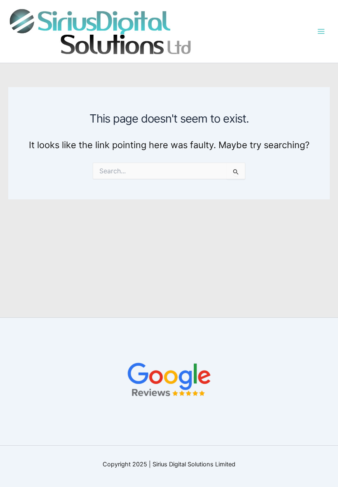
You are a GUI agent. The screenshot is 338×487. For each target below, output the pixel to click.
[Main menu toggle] (321, 31)
